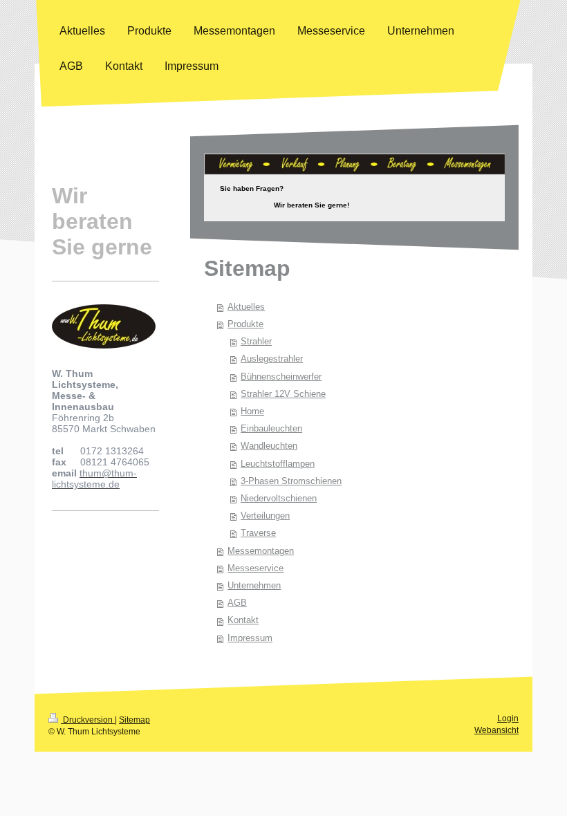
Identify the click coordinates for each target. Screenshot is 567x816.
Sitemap (134, 720)
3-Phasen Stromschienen (291, 481)
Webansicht (496, 730)
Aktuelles (246, 307)
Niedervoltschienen (279, 498)
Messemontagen (260, 551)
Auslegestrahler (272, 359)
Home (252, 411)
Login (508, 718)
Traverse (258, 533)
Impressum (249, 638)
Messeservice (255, 568)
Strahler (256, 341)
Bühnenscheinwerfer (281, 377)
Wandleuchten (269, 446)
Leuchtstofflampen (278, 464)
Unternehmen (254, 586)
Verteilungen (265, 516)
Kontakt (243, 620)
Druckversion (88, 720)
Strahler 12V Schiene (283, 394)
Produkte (245, 324)
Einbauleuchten (271, 429)
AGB (237, 603)
